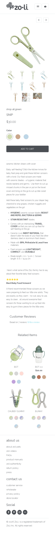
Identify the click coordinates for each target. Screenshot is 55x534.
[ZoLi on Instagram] (19, 512)
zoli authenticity (13, 464)
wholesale (11, 489)
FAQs (9, 455)
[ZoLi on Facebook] (8, 512)
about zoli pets (13, 446)
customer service (14, 485)
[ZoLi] (17, 8)
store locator (12, 498)
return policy (12, 468)
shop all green (13, 109)
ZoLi (16, 522)
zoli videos (11, 451)
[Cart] (45, 6)
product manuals (14, 459)
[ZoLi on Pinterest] (14, 512)
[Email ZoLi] (25, 512)
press (9, 472)
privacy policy (13, 494)
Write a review (33, 322)
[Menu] (38, 6)
